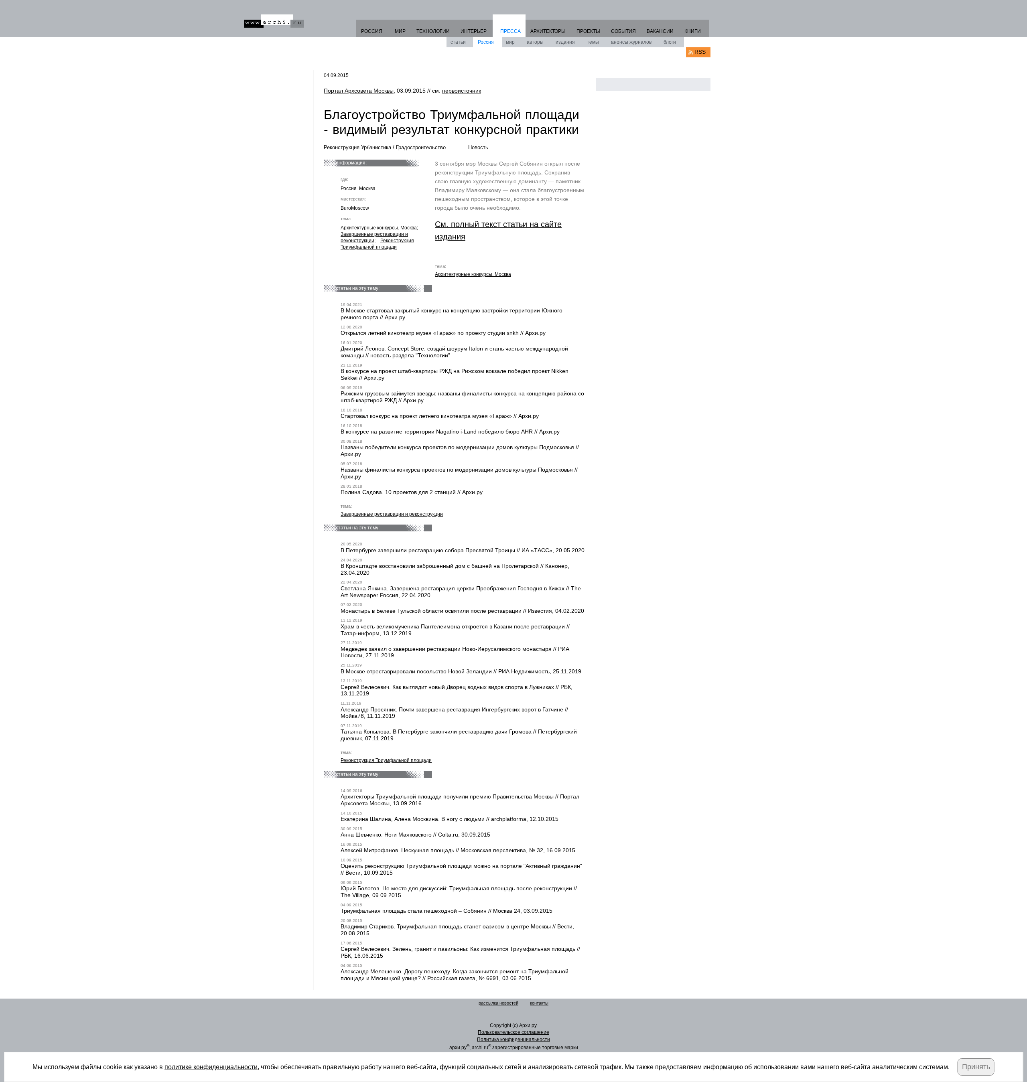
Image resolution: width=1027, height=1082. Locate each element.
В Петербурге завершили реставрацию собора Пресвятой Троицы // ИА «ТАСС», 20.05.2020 (463, 550)
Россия (486, 42)
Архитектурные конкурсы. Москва (379, 228)
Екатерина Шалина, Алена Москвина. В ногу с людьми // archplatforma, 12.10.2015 (449, 819)
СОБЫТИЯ (623, 31)
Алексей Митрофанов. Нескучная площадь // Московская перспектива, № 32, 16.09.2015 (458, 850)
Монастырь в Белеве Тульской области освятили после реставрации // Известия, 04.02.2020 (462, 611)
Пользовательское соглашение (513, 1032)
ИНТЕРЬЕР (474, 31)
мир (510, 42)
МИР (400, 31)
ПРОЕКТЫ (588, 31)
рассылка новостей (498, 1003)
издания (565, 42)
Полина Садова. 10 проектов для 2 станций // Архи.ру (412, 492)
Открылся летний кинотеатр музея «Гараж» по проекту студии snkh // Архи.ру (443, 333)
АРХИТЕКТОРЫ (548, 31)
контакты (539, 1003)
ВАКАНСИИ (660, 31)
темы (593, 42)
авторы (535, 42)
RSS (700, 52)
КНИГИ (692, 31)
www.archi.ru (274, 21)
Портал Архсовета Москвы (359, 90)
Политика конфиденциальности (513, 1039)
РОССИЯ (371, 31)
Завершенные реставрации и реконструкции (392, 514)
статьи (458, 42)
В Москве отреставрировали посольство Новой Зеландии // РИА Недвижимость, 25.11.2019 (461, 671)
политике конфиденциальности (211, 1067)
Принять (976, 1067)
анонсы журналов (631, 42)
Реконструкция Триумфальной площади (377, 244)
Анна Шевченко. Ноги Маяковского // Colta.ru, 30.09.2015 (415, 834)
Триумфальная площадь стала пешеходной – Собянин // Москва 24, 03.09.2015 (446, 911)
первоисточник (461, 90)
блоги (670, 42)
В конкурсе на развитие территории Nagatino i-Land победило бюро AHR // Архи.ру (450, 431)
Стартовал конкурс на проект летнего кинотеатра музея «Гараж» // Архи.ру (440, 416)
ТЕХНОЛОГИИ (433, 31)
